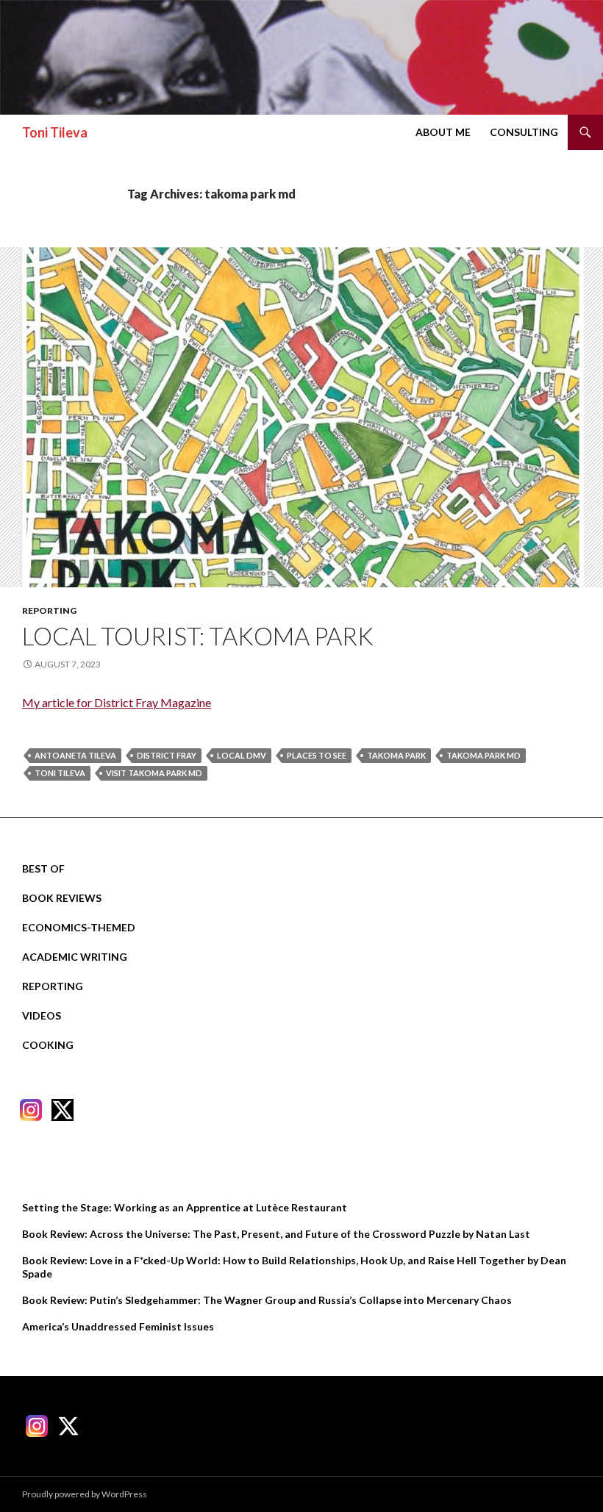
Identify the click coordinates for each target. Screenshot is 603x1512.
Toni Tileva (55, 132)
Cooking (48, 1045)
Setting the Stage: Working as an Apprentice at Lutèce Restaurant (184, 1207)
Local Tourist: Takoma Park (198, 636)
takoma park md (483, 755)
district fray (166, 755)
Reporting (49, 610)
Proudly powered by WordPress (84, 1494)
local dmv (241, 755)
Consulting (524, 132)
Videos (41, 1015)
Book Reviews (61, 898)
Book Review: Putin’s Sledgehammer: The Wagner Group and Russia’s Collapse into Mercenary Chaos (267, 1300)
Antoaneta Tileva (75, 755)
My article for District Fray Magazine (116, 702)
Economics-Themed (78, 927)
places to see (316, 755)
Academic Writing (74, 956)
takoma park (396, 755)
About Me (443, 132)
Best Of (43, 868)
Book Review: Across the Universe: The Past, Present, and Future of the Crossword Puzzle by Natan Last (276, 1234)
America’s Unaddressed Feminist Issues (118, 1326)
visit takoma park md (154, 773)
